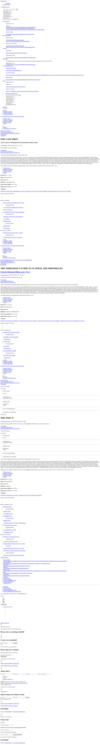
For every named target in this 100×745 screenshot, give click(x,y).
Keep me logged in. (5, 684)
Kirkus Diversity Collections (9, 573)
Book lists (13, 34)
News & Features (7, 13)
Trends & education (10, 79)
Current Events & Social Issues (12, 29)
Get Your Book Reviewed (25, 75)
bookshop (6, 133)
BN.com (18, 133)
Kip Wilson (4, 145)
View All (8, 26)
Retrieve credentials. (13, 665)
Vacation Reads (30, 34)
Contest (12, 575)
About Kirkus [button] (6, 574)
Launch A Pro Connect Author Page (76, 75)
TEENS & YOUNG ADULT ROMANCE (10, 320)
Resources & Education (11, 68)
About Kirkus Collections (19, 86)
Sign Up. (14, 737)
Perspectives (12, 45)
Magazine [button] (5, 58)
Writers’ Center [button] (6, 569)
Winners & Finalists (10, 53)
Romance (34, 27)
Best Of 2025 (24, 34)
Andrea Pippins (22, 523)
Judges (34, 57)
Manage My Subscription (18, 568)
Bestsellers (8, 34)
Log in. (13, 658)
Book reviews (6, 11)
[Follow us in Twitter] (3, 599)
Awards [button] (5, 48)
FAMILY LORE (6, 511)
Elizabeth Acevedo (6, 421)
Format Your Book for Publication (38, 75)
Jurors (25, 53)
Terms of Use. (22, 681)
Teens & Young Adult (35, 29)
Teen (18, 40)
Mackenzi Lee (5, 275)
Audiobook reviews (7, 12)
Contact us (5, 576)
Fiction (12, 27)
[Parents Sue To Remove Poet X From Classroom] (14, 550)
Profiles (7, 45)
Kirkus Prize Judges (26, 566)
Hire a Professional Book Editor (10, 570)
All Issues (20, 64)
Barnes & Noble (12, 133)
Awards (16, 45)
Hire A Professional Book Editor (13, 75)
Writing (7, 70)
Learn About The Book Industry (59, 570)
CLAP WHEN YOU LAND (9, 529)
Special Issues (15, 64)
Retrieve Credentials (18, 734)
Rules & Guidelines (28, 57)
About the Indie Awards (11, 57)
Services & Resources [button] (8, 65)
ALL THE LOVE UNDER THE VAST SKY (13, 207)
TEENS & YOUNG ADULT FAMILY (28, 320)
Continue (15, 643)
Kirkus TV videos (41, 563)
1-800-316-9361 (8, 711)
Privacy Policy (6, 578)
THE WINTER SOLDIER (9, 355)
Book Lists (10, 563)
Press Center (19, 575)
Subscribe (33, 64)
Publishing (14, 70)
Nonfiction (19, 28)
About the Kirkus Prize (19, 53)
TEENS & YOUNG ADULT (9, 128)
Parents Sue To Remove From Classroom (13, 555)
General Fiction (9, 40)
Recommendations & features (26, 79)
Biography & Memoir (26, 28)
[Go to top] (4, 604)
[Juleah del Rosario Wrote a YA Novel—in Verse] (14, 543)
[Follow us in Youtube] (3, 602)
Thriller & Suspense (18, 27)
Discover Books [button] (6, 559)
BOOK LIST (7, 116)
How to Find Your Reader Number (18, 727)
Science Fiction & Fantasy (11, 28)
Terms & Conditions (7, 579)
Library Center (9, 77)
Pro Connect (6, 17)
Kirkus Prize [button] (6, 564)
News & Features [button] (7, 35)
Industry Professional (8, 679)
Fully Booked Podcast (30, 47)
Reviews (5, 127)
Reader (5, 676)
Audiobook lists (18, 34)
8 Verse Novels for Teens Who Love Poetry (12, 237)
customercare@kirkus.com (20, 711)
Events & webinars (36, 79)
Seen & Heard (21, 45)
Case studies (17, 79)
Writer (4, 678)
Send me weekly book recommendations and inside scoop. (13, 683)
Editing (10, 70)
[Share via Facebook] (8, 120)
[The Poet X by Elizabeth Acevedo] (11, 536)
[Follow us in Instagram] (3, 600)
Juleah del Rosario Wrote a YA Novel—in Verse (13, 548)
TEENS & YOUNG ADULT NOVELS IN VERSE (59, 191)
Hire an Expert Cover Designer (52, 75)
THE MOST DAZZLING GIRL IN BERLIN (13, 216)
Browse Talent (17, 91)
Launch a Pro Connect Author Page (45, 570)
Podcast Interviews (7, 16)
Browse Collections (10, 86)
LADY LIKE (6, 346)
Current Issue (9, 64)
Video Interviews (7, 15)
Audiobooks (8, 27)
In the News (15, 47)
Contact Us (5, 586)
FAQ (15, 575)
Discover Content (10, 91)
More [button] (4, 80)
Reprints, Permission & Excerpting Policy (8, 582)
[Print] (4, 123)
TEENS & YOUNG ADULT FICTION (9, 495)
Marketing (19, 70)
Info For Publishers (26, 575)
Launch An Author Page (33, 91)
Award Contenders (20, 57)
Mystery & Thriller (21, 41)
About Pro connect (24, 91)
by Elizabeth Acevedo (10, 541)
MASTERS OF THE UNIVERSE (10, 337)
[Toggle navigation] (1, 7)
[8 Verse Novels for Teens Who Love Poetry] (13, 232)
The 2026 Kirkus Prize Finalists (17, 116)
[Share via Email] (7, 122)
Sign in (2, 681)
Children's (42, 29)
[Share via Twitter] (7, 121)
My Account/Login (28, 573)
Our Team (8, 575)
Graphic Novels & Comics (25, 29)
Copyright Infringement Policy (9, 580)
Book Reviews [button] (6, 21)
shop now (3, 132)
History (32, 28)
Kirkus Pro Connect (20, 573)
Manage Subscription (26, 64)
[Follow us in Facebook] (3, 598)
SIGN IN (8, 3)
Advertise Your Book (63, 75)
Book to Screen (9, 47)
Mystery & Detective (27, 27)
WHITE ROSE (6, 225)
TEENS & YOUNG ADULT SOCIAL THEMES (36, 191)
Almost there (3, 656)
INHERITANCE (7, 520)
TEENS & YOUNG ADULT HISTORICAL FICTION (13, 191)
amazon (2, 133)
